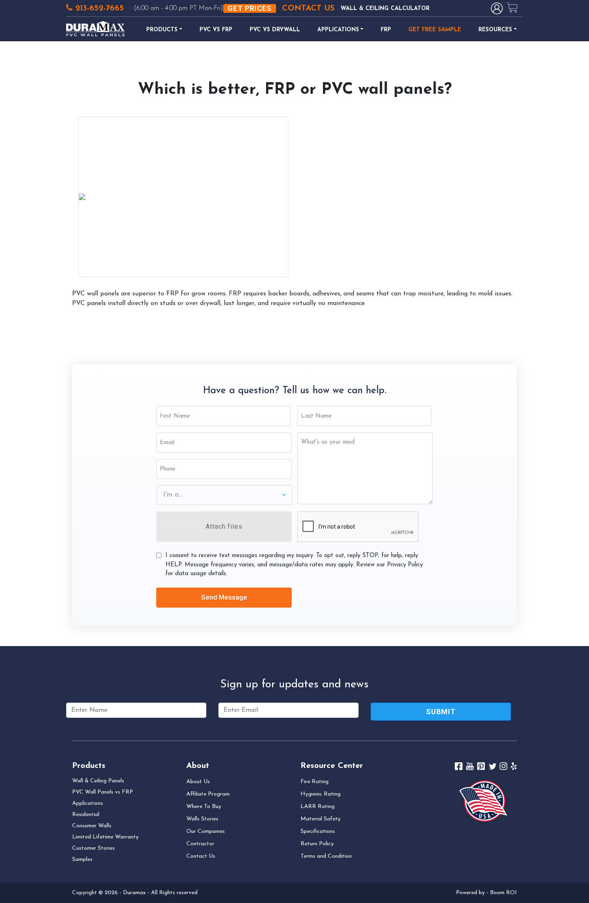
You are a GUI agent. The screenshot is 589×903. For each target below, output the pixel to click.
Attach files (224, 526)
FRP (386, 30)
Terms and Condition (326, 856)
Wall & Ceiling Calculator (385, 9)
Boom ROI (503, 893)
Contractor (200, 844)
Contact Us (200, 856)
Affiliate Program (208, 794)
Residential (85, 815)
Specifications (318, 831)
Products (162, 30)
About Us (198, 782)
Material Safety (321, 819)
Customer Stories (93, 848)
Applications (87, 803)
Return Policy (317, 844)
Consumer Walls (91, 826)
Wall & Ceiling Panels (98, 781)
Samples (82, 860)
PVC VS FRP (216, 30)
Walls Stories (202, 819)
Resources (495, 30)
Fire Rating (315, 782)
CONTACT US (308, 8)
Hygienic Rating (321, 794)
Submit (441, 711)
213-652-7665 (98, 8)
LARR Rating (318, 807)
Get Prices (250, 8)
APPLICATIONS (338, 30)
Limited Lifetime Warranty (105, 837)
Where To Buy (203, 807)
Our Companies (205, 831)
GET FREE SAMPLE (434, 30)
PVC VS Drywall (275, 30)
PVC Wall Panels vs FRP (102, 792)
